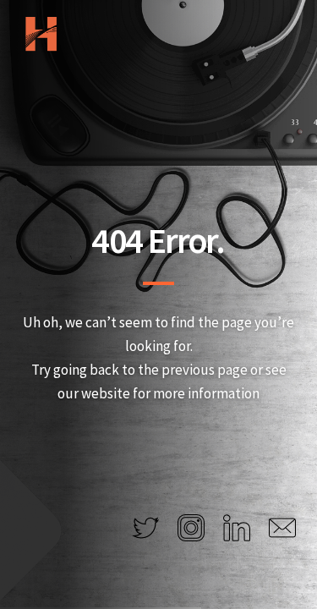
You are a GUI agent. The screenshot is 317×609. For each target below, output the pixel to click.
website (105, 393)
